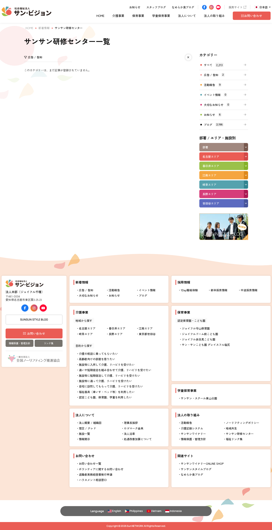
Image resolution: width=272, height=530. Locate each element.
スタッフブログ (156, 7)
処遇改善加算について (138, 439)
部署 (205, 147)
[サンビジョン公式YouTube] (218, 7)
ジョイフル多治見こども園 (198, 339)
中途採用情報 (249, 290)
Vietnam (156, 511)
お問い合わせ (36, 333)
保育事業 (138, 16)
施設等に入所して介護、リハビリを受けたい (107, 365)
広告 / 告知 (214, 75)
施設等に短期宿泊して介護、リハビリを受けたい (109, 375)
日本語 (263, 7)
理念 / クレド (87, 428)
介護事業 (118, 16)
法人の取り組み (214, 16)
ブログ (213, 125)
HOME (100, 16)
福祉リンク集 (234, 439)
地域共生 (231, 428)
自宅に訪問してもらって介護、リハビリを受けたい (111, 386)
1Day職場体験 (189, 290)
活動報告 (212, 85)
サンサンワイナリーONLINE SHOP (202, 463)
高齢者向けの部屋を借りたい (97, 359)
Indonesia (176, 511)
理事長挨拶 (131, 423)
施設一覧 (84, 434)
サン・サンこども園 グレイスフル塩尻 (206, 345)
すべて (213, 65)
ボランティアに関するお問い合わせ (101, 469)
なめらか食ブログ (183, 7)
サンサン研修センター (240, 434)
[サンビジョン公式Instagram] (211, 7)
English (116, 511)
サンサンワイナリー (193, 434)
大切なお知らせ (216, 105)
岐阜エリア (209, 185)
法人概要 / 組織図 (90, 423)
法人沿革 (129, 434)
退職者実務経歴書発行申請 (95, 474)
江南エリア (209, 175)
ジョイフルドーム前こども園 (200, 334)
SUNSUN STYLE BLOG (34, 319)
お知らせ (134, 7)
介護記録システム (192, 428)
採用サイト (236, 7)
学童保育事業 (161, 16)
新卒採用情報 (219, 290)
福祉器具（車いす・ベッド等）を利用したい (107, 392)
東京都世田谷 (147, 334)
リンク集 (48, 343)
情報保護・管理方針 (19, 343)
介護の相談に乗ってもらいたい (98, 354)
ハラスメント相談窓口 (93, 480)
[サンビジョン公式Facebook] (204, 7)
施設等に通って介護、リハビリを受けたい (105, 381)
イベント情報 (215, 95)
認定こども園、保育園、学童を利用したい (105, 397)
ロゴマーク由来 (133, 428)
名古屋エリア (211, 156)
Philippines (136, 511)
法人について (187, 16)
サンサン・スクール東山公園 (199, 398)
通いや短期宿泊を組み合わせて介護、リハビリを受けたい (115, 370)
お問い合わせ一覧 (90, 463)
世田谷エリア (211, 203)
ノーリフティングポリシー (242, 423)
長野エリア (209, 194)
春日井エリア (211, 166)
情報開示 (84, 439)
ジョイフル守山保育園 (196, 328)
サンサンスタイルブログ (196, 469)
